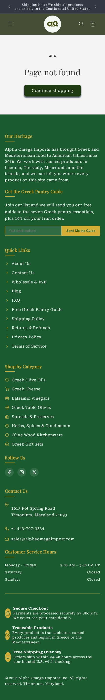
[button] (10, 24)
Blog (16, 291)
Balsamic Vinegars (31, 398)
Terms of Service (29, 346)
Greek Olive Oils (29, 380)
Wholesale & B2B (29, 282)
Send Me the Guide (80, 231)
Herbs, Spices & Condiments (41, 425)
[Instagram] (21, 472)
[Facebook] (9, 472)
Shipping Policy (28, 318)
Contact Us (23, 273)
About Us (21, 263)
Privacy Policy (27, 337)
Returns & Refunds (31, 327)
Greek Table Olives (31, 407)
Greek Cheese (26, 389)
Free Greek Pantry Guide (37, 309)
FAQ (16, 300)
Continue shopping (52, 90)
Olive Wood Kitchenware (37, 435)
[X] (34, 472)
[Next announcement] (95, 6)
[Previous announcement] (9, 6)
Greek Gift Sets (27, 444)
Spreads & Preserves (33, 416)
